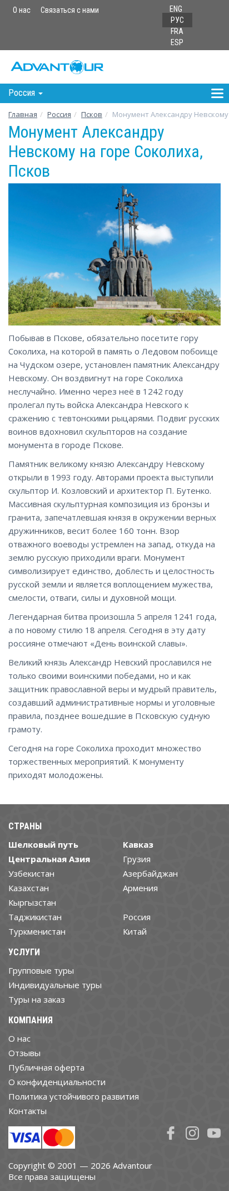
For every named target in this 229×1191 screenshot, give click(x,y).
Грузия (137, 858)
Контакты (27, 1110)
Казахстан (28, 887)
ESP (177, 42)
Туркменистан (37, 931)
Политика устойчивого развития (73, 1096)
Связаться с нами (70, 10)
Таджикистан (35, 916)
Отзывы (24, 1052)
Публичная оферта (46, 1067)
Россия (137, 916)
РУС (177, 20)
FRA (177, 31)
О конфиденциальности (57, 1081)
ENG (176, 8)
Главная (22, 114)
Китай (135, 931)
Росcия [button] (22, 92)
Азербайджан (150, 873)
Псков (91, 114)
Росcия (59, 114)
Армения (140, 887)
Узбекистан (31, 873)
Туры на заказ (36, 999)
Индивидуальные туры (55, 984)
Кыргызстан (32, 902)
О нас (22, 10)
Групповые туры (41, 970)
